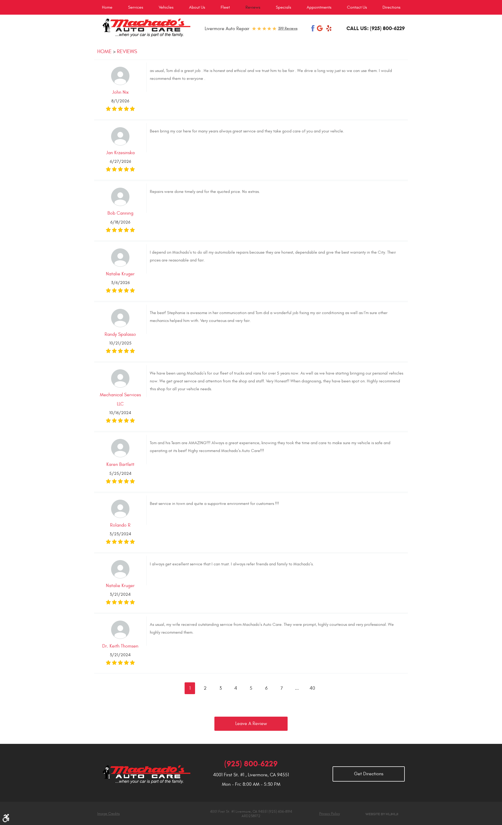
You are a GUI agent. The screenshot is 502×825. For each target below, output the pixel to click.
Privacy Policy (329, 814)
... (297, 688)
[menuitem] (107, 7)
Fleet (225, 7)
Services (135, 7)
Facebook (313, 28)
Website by (382, 814)
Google (320, 28)
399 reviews (288, 28)
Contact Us (357, 7)
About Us (197, 7)
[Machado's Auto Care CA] (146, 28)
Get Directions (368, 774)
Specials (283, 7)
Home (107, 7)
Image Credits (108, 813)
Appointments (319, 7)
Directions (391, 7)
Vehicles (166, 7)
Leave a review (251, 723)
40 (312, 688)
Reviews (253, 7)
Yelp (329, 28)
